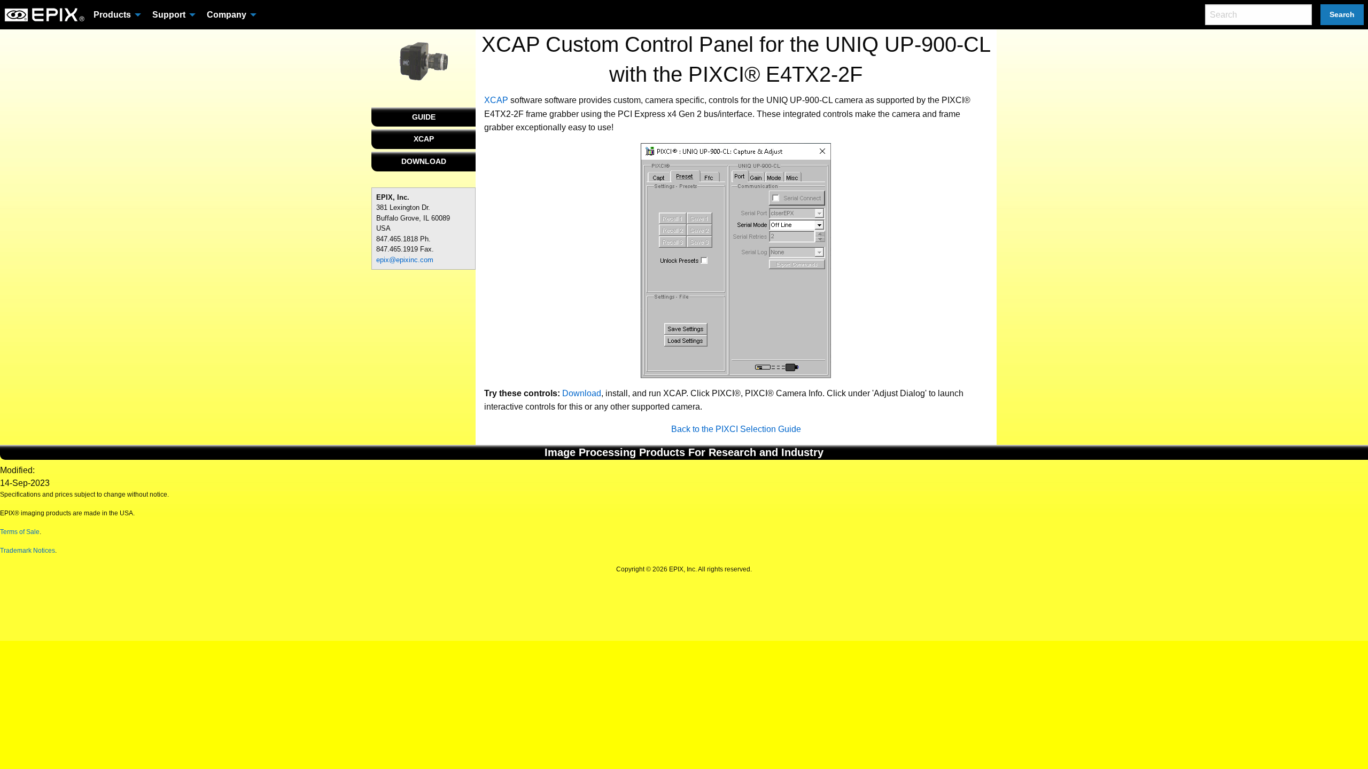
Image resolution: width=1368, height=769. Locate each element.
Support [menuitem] (168, 14)
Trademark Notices (27, 550)
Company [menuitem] (226, 14)
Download (581, 393)
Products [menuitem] (112, 14)
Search (1342, 14)
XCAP (424, 139)
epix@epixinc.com (404, 260)
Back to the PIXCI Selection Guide (736, 429)
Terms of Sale (20, 532)
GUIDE (424, 117)
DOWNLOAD (423, 161)
